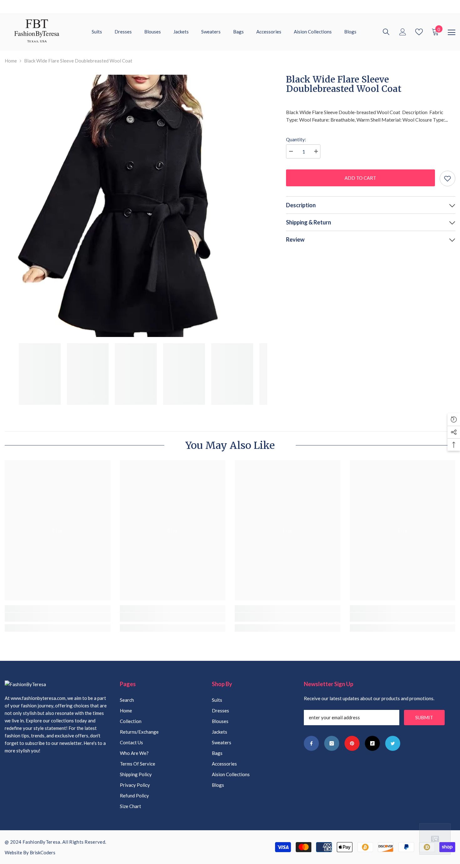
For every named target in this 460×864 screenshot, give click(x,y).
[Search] (386, 32)
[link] (57, 617)
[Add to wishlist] (447, 178)
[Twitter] (392, 743)
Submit (424, 717)
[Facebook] (311, 743)
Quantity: (296, 139)
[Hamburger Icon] (451, 32)
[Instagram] (331, 743)
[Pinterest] (352, 743)
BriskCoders (42, 852)
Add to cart (360, 178)
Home (11, 60)
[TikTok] (372, 743)
